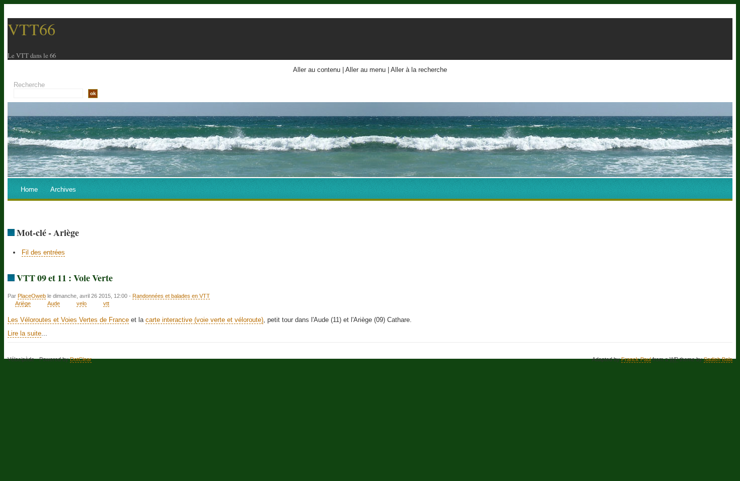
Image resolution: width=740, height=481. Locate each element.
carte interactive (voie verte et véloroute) (204, 320)
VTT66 (31, 29)
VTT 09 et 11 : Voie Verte (65, 277)
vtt (106, 303)
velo (82, 303)
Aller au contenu (316, 69)
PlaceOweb (32, 296)
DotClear (81, 359)
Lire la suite (24, 333)
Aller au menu (365, 69)
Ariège (23, 303)
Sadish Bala (718, 359)
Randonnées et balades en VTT (171, 296)
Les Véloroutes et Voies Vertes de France (68, 320)
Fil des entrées (43, 252)
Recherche (29, 85)
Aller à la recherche (419, 69)
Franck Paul (636, 359)
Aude (53, 303)
